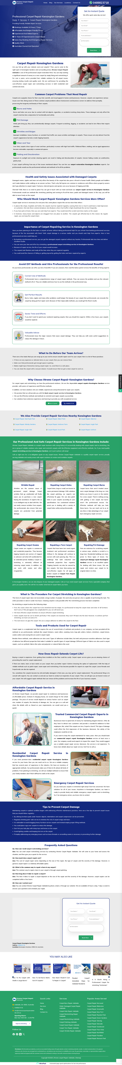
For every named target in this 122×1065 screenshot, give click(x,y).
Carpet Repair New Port (95, 1012)
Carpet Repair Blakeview (95, 1006)
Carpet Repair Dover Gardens (97, 1018)
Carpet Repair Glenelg (94, 1021)
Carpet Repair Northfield (95, 1032)
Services (43, 1006)
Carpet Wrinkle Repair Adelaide (70, 1031)
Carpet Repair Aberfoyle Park (25, 419)
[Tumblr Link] (20, 1034)
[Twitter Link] (23, 1034)
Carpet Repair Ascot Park (56, 430)
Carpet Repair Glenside (95, 1024)
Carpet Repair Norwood (95, 1003)
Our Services (58, 2)
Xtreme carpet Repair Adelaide (64, 1058)
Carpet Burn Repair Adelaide (69, 1003)
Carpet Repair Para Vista (95, 1030)
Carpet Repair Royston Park (96, 1015)
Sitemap (78, 1058)
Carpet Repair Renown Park (96, 1038)
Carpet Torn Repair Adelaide (69, 1028)
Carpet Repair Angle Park (89, 424)
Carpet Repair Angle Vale (23, 430)
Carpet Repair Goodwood (95, 1027)
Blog (50, 2)
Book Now (93, 50)
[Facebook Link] (13, 1034)
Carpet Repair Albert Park (56, 419)
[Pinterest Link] (17, 1034)
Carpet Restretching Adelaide (69, 1019)
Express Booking (21, 1023)
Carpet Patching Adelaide (68, 1022)
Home (45, 2)
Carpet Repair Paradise (95, 1035)
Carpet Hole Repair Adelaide (69, 1011)
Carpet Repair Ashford (88, 430)
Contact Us (76, 2)
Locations (68, 2)
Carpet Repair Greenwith (95, 1009)
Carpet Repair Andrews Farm (57, 424)
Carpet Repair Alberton (88, 419)
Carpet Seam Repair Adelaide (69, 1025)
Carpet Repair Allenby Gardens (25, 424)
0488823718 (100, 2)
